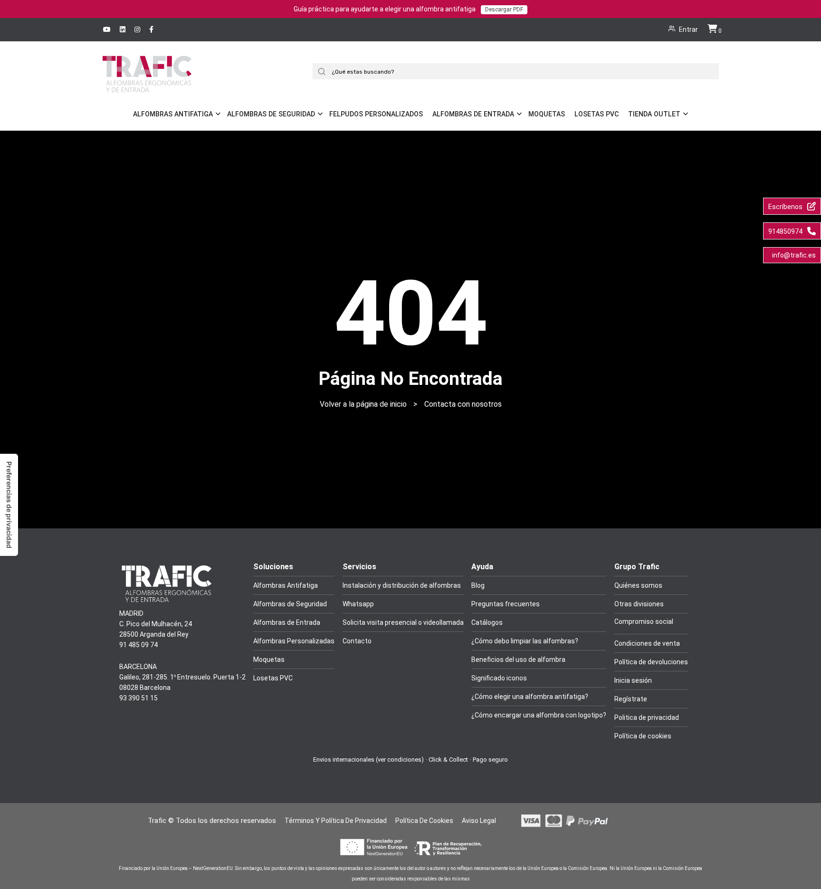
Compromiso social (643, 621)
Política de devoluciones (651, 662)
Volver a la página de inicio (363, 404)
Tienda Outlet (654, 114)
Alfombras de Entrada (473, 114)
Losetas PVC (596, 114)
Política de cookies (642, 736)
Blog (478, 585)
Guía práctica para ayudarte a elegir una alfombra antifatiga (408, 9)
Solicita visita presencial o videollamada (403, 622)
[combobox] (519, 71)
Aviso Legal (479, 820)
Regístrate (630, 699)
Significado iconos (499, 678)
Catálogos (487, 622)
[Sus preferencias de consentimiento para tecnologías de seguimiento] (9, 505)
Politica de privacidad (646, 717)
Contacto (357, 641)
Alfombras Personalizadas (293, 641)
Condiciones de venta (647, 643)
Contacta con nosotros (463, 404)
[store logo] (147, 87)
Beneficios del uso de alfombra (518, 659)
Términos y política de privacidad (336, 820)
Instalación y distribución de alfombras (402, 585)
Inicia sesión (633, 680)
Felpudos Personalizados (376, 114)
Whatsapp (358, 604)
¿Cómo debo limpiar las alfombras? (524, 641)
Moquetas (546, 114)
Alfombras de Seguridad (271, 114)
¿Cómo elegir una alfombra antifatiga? (529, 696)
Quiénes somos (638, 585)
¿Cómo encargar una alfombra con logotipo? (538, 715)
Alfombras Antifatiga (173, 114)
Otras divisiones (639, 604)
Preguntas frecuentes (505, 604)
